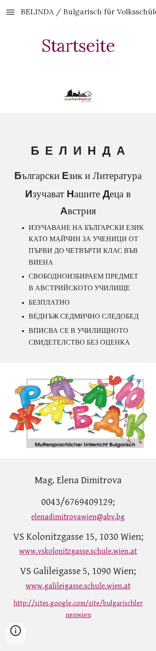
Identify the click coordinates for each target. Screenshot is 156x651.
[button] (10, 12)
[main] (78, 46)
